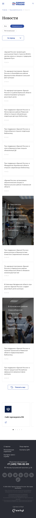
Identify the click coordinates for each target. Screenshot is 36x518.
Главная (4, 10)
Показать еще (20, 387)
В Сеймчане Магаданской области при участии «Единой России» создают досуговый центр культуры (18, 287)
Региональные (9, 31)
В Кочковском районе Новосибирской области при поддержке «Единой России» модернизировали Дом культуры (18, 317)
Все (5, 26)
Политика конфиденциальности (18, 496)
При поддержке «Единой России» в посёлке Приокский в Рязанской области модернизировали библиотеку (17, 352)
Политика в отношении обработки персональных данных (18, 498)
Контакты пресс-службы (9, 455)
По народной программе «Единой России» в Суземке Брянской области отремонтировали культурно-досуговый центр (17, 94)
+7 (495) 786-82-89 (18, 464)
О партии (7, 446)
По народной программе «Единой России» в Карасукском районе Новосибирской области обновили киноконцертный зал (16, 269)
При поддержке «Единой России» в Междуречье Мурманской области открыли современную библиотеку (17, 165)
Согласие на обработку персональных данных (18, 501)
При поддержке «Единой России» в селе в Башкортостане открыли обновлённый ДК (17, 148)
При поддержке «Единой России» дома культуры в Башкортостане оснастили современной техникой (16, 252)
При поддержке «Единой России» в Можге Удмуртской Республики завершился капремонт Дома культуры (17, 371)
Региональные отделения (9, 450)
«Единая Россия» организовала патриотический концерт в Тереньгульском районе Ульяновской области (17, 184)
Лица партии (24, 446)
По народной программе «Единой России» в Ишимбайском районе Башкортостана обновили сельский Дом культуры (17, 74)
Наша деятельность (16, 10)
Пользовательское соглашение (18, 494)
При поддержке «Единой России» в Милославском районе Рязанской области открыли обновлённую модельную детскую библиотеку (17, 113)
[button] (13, 429)
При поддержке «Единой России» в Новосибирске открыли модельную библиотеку (17, 131)
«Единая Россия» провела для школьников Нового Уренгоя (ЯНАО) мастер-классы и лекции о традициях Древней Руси (17, 55)
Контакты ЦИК (24, 450)
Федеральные (17, 26)
